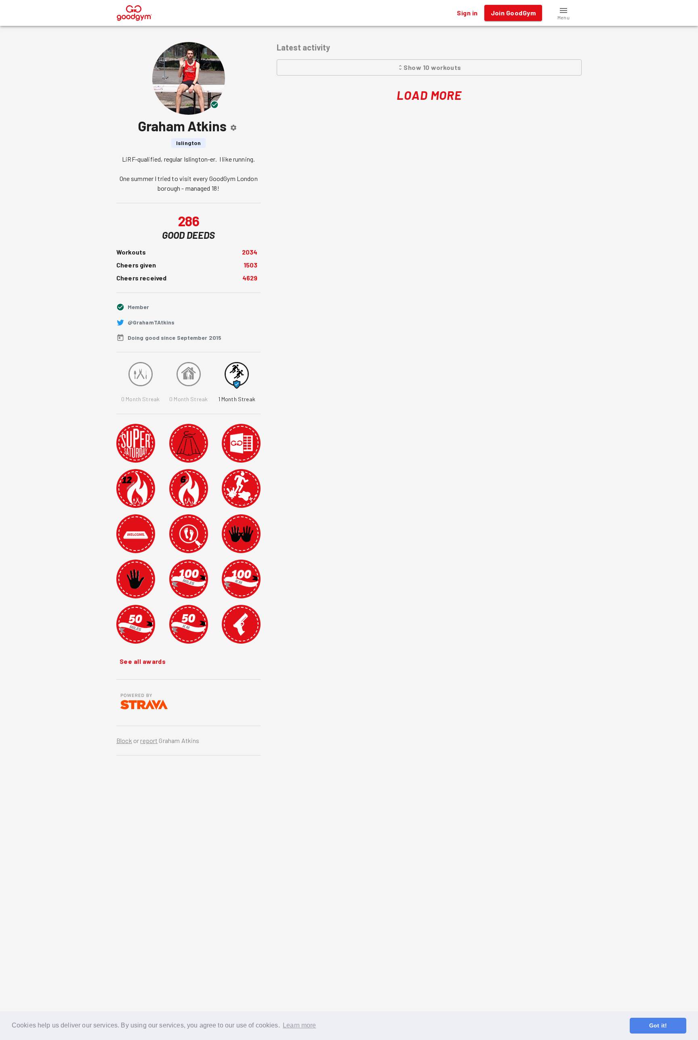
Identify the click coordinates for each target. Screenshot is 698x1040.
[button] (563, 13)
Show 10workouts (432, 67)
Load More (429, 95)
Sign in (467, 13)
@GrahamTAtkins (151, 322)
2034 (250, 252)
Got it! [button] (658, 1025)
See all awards (143, 661)
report (149, 740)
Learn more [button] (299, 1025)
